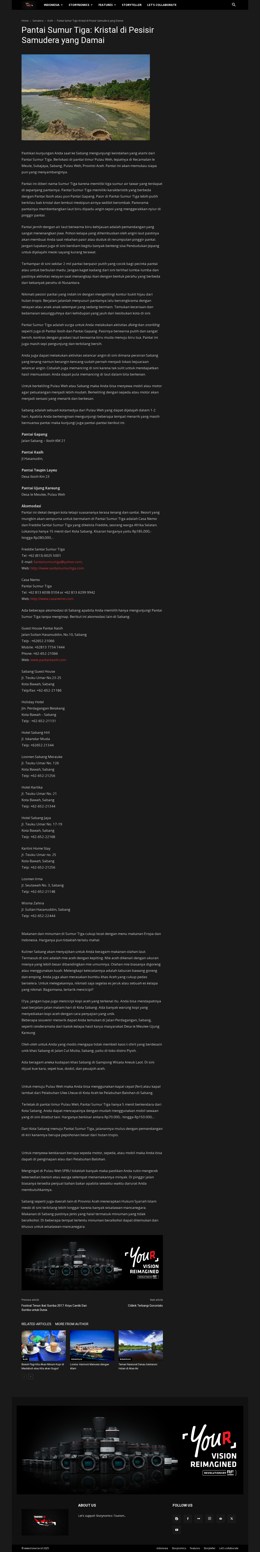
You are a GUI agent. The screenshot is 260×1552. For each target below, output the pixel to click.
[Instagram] (210, 1519)
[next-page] (30, 1376)
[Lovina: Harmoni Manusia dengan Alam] (92, 1345)
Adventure (76, 1359)
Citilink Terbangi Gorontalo (145, 1305)
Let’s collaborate (162, 5)
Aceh (50, 20)
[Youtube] (177, 1530)
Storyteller (132, 5)
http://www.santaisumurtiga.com (57, 568)
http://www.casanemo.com (51, 598)
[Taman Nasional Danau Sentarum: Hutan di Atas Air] (141, 1345)
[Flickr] (199, 1519)
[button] (233, 5)
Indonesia (52, 5)
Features (106, 5)
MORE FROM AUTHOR (71, 1324)
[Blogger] (177, 1519)
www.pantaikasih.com (48, 659)
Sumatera (37, 20)
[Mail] (221, 1519)
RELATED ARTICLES (36, 1324)
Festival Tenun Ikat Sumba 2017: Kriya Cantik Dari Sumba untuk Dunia (54, 1308)
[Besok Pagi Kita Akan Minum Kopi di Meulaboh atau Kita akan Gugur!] (44, 1345)
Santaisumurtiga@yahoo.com (58, 561)
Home (25, 20)
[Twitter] (232, 1519)
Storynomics (79, 5)
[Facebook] (188, 1519)
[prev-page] (24, 1376)
